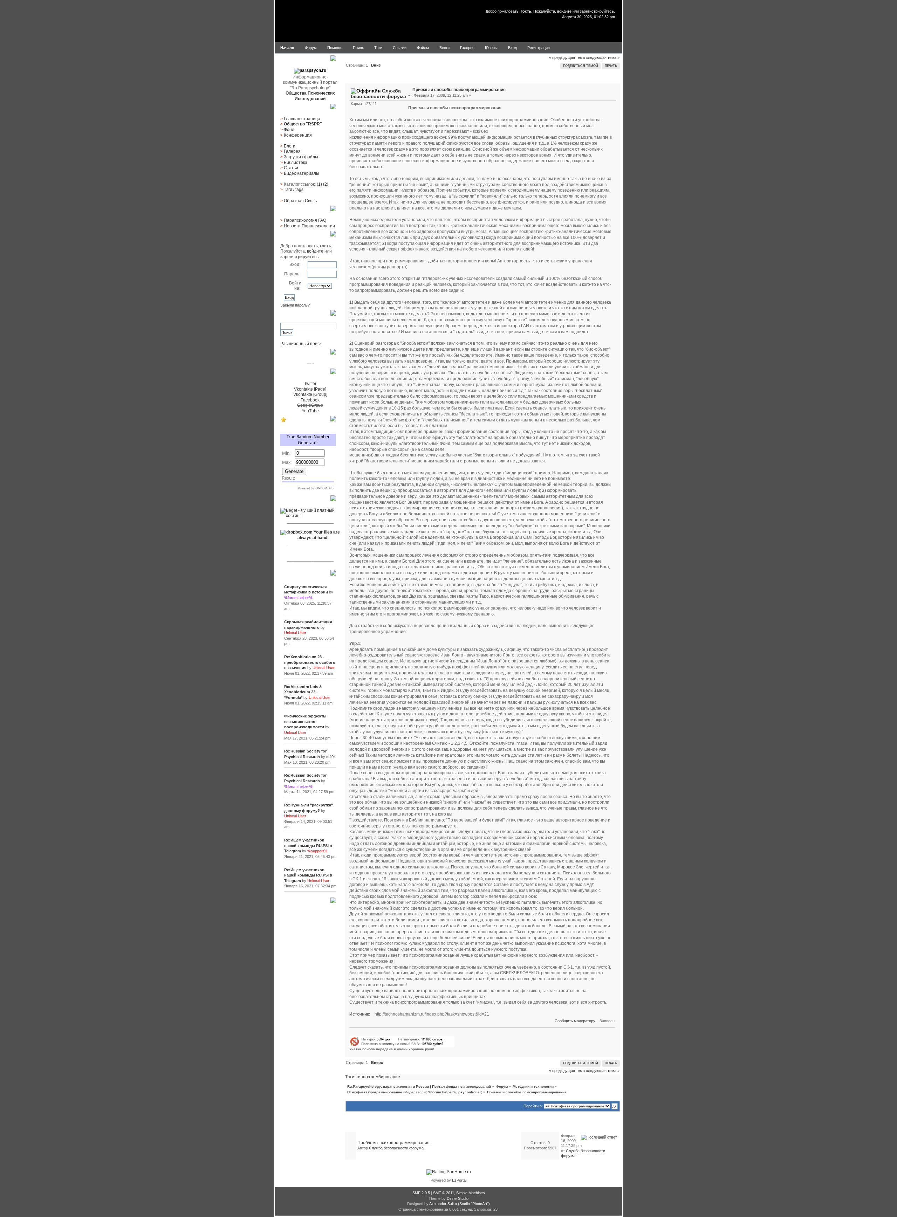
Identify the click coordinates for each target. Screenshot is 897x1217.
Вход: (294, 264)
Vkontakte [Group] (310, 394)
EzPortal (459, 1180)
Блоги (289, 146)
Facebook (310, 400)
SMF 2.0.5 (421, 1193)
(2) (325, 184)
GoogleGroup (310, 405)
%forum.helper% (442, 1092)
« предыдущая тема (567, 57)
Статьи (291, 167)
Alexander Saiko (443, 1204)
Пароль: (292, 273)
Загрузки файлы (301, 156)
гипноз (363, 1076)
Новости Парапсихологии (309, 226)
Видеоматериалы (301, 173)
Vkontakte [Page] (310, 389)
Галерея (292, 151)
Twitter (310, 383)
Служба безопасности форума (378, 93)
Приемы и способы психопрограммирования (459, 89)
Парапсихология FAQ (305, 220)
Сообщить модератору (575, 1021)
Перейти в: (533, 1106)
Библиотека (295, 162)
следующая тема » (602, 57)
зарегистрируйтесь (597, 11)
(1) (319, 184)
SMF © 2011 (443, 1193)
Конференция (298, 135)
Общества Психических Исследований (310, 96)
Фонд (289, 129)
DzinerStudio (457, 1198)
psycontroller (469, 1092)
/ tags (293, 189)
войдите (564, 11)
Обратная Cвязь (300, 200)
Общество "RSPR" (303, 124)
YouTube (310, 410)
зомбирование (385, 1076)
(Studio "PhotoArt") (474, 1204)
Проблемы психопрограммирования (393, 1142)
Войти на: (295, 286)
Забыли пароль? (295, 305)
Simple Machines (470, 1193)
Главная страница (302, 118)
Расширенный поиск (300, 343)
